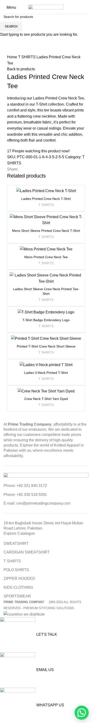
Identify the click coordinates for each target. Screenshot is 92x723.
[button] (82, 713)
